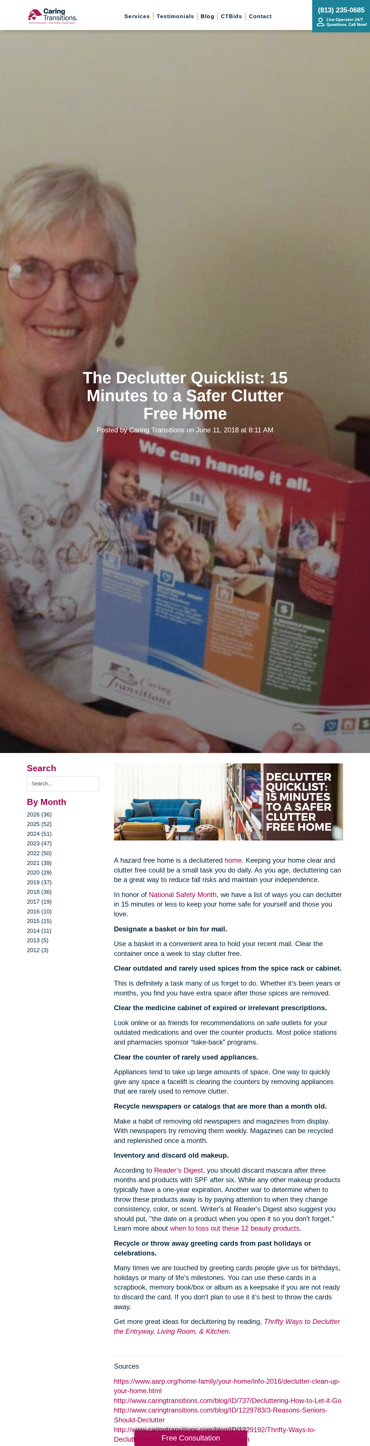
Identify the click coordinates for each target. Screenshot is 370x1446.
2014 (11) (39, 931)
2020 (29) (39, 872)
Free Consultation (191, 1438)
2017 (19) (39, 901)
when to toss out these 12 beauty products (234, 1228)
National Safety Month (183, 894)
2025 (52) (39, 824)
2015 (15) (39, 921)
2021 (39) (39, 863)
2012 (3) (38, 950)
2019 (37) (39, 882)
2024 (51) (39, 834)
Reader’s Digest (178, 1170)
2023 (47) (39, 843)
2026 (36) (39, 814)
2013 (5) (38, 940)
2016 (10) (39, 911)
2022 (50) (39, 853)
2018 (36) (39, 892)
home (233, 860)
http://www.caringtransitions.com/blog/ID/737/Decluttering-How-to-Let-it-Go (227, 1400)
